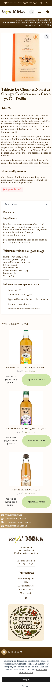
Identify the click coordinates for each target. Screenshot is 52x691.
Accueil (19, 20)
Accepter (26, 679)
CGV (26, 582)
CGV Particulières (26, 586)
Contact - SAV (26, 589)
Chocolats (44, 20)
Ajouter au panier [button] (36, 379)
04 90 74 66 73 (15, 652)
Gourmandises (31, 20)
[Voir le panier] (48, 12)
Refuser (26, 686)
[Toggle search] (31, 11)
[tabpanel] (26, 260)
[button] (46, 36)
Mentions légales (26, 578)
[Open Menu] (39, 11)
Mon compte (26, 593)
